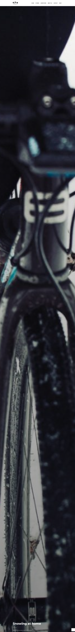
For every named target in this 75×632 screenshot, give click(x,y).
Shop (60, 3)
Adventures (43, 3)
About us (50, 3)
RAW (24, 630)
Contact (56, 3)
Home (32, 3)
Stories (37, 3)
